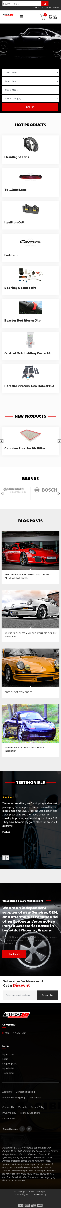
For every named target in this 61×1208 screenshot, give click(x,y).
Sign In (36, 7)
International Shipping (13, 1097)
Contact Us (8, 1107)
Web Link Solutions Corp (36, 1194)
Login (5, 1058)
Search (30, 106)
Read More (14, 953)
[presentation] (1, 441)
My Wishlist (8, 1068)
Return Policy (37, 1107)
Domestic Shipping (25, 1091)
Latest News (8, 1118)
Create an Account (50, 7)
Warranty (22, 1107)
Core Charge (35, 1097)
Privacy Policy (9, 1112)
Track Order (8, 1072)
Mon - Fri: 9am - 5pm (15, 1032)
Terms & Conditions (30, 1112)
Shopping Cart (9, 1063)
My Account (8, 1054)
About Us (7, 1091)
